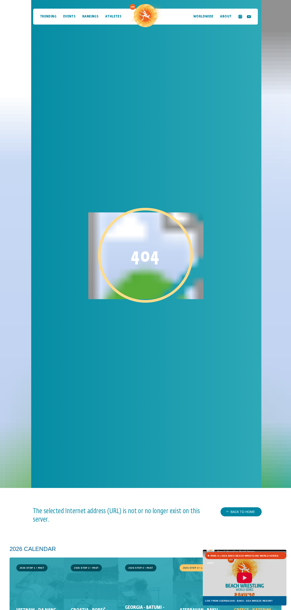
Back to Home (243, 512)
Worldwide (203, 16)
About (225, 16)
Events (69, 16)
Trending (48, 16)
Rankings (90, 16)
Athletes (113, 16)
